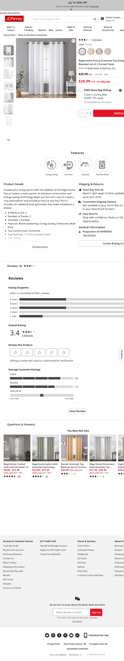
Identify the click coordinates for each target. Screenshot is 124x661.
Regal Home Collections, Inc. (101, 68)
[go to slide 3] (76, 9)
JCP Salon (82, 558)
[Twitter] (47, 635)
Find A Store (83, 545)
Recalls (6, 575)
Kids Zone (82, 571)
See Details (89, 235)
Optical (81, 566)
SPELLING (105, 81)
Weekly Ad (82, 554)
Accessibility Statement (77, 648)
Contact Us (8, 558)
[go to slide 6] (85, 9)
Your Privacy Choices (73, 644)
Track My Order (11, 545)
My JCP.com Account (13, 549)
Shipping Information (14, 566)
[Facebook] (60, 635)
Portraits (81, 562)
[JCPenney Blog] (78, 635)
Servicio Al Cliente (12, 587)
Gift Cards (8, 579)
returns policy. (91, 221)
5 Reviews (97, 39)
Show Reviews (77, 411)
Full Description (40, 246)
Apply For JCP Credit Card (53, 549)
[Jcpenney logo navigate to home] (14, 19)
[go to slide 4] (79, 9)
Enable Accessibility (10, 12)
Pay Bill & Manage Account (53, 545)
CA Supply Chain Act (98, 644)
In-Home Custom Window (90, 575)
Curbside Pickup (85, 549)
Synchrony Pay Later (13, 571)
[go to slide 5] (82, 9)
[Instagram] (54, 635)
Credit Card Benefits (50, 554)
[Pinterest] (66, 635)
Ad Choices (74, 654)
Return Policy (9, 562)
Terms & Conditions (58, 654)
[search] (96, 19)
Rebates (7, 583)
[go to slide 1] (71, 9)
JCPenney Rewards (12, 554)
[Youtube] (72, 635)
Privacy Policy (53, 644)
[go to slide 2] (74, 9)
